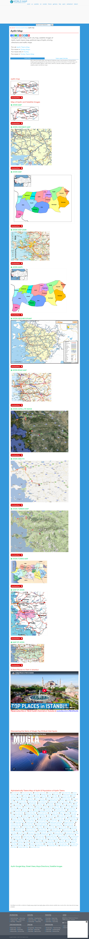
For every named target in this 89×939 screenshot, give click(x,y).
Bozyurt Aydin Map (63, 836)
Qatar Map (30, 929)
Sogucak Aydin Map (64, 796)
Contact (64, 914)
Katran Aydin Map (29, 820)
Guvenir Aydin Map (40, 842)
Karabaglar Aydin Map (45, 811)
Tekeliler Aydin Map (30, 813)
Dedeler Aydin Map (58, 808)
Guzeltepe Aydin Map (29, 831)
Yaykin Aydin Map (53, 813)
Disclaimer (66, 927)
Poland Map (38, 921)
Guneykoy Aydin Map (71, 841)
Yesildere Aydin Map (46, 794)
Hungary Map (55, 919)
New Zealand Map (14, 914)
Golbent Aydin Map (56, 830)
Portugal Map (31, 927)
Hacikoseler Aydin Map (30, 819)
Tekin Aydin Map (42, 828)
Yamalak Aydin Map (23, 794)
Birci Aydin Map (56, 797)
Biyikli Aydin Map (46, 797)
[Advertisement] (44, 14)
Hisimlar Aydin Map (64, 842)
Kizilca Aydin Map (29, 845)
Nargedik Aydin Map (72, 811)
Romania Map (38, 927)
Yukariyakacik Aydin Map (69, 794)
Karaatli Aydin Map (41, 831)
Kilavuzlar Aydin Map (17, 845)
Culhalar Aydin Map (33, 800)
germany (55, 4)
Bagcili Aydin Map (69, 834)
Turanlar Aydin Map (53, 828)
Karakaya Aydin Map (67, 831)
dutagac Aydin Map (48, 841)
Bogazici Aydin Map (68, 797)
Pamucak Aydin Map (27, 792)
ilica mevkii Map (42, 802)
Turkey (26, 52)
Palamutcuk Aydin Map (17, 813)
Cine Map (62, 800)
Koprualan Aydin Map (33, 833)
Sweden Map (13, 929)
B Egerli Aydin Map (27, 836)
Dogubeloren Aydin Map (47, 817)
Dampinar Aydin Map (16, 823)
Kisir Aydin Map (22, 833)
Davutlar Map (70, 800)
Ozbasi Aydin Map (59, 833)
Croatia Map (48, 931)
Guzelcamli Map (32, 802)
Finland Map (20, 929)
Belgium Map (13, 927)
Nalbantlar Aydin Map (46, 833)
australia (36, 4)
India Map (13, 921)
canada (45, 4)
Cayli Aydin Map (16, 837)
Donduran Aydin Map (61, 817)
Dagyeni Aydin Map (69, 822)
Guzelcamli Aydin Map (40, 796)
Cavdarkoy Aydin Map (39, 816)
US (32, 4)
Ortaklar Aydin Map (62, 827)
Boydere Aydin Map (15, 799)
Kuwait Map (48, 929)
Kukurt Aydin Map (34, 847)
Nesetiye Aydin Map (49, 827)
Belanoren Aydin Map (70, 814)
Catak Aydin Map (74, 836)
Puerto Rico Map (57, 927)
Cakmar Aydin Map (65, 799)
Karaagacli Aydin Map (29, 825)
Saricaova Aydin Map (53, 792)
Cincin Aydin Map (40, 799)
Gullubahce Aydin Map (69, 830)
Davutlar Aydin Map (28, 796)
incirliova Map (52, 802)
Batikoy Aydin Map (19, 830)
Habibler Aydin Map (68, 823)
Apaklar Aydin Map (17, 834)
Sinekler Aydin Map (66, 792)
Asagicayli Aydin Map (57, 814)
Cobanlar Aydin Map (28, 837)
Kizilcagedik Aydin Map (42, 825)
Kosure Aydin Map (52, 820)
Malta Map (48, 919)
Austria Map (30, 914)
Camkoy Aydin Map (47, 808)
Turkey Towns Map (27, 54)
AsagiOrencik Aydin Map (42, 834)
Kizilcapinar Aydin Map (56, 825)
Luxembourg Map (56, 929)
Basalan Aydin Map (23, 841)
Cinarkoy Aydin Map (16, 796)
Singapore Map (14, 919)
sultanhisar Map (19, 805)
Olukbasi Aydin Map (23, 847)
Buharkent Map (54, 800)
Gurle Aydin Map (49, 809)
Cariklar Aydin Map (43, 822)
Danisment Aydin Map (64, 816)
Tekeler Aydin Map (60, 805)
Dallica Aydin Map (39, 837)
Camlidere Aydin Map (35, 841)
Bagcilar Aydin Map (35, 797)
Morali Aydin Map (15, 827)
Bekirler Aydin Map (39, 836)
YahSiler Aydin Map (29, 806)
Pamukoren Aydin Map (40, 792)
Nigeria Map (54, 918)
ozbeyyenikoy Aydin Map (72, 833)
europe (21, 27)
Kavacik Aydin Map (41, 820)
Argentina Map (37, 931)
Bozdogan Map (44, 800)
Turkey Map (29, 924)
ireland (76, 4)
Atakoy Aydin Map (66, 806)
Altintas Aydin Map (54, 839)
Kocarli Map (24, 803)
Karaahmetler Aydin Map (36, 844)
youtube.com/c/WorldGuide (67, 711)
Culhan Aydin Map (52, 816)
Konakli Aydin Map (53, 845)
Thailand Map (48, 914)
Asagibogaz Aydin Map (44, 814)
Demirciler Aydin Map (51, 837)
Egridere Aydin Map (73, 817)
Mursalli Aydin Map (27, 827)
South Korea (48, 921)
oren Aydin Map (16, 792)
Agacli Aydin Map (64, 813)
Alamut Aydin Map (31, 839)
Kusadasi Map (32, 803)
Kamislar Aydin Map (23, 844)
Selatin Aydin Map (31, 828)
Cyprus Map (55, 921)
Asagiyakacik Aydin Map (56, 834)
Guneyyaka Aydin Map (16, 831)
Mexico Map (22, 918)
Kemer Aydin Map (73, 844)
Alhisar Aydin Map (42, 839)
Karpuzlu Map (15, 803)
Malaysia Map (13, 931)
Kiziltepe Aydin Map (41, 845)
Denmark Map (21, 931)
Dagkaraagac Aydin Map (56, 822)
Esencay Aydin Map (27, 809)
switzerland (70, 4)
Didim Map (13, 802)
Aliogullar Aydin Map (31, 814)
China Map (48, 918)
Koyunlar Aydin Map (64, 820)
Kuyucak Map (41, 803)
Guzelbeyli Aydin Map (60, 809)
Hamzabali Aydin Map (44, 819)
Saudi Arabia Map (32, 919)
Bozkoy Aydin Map (19, 822)
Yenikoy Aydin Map (23, 797)
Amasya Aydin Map (65, 839)
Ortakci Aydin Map (64, 837)
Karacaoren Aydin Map (59, 811)
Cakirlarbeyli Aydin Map (53, 799)
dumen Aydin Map (59, 841)
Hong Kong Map (37, 918)
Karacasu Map (74, 802)
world (28, 4)
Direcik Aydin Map (34, 817)
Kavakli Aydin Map (49, 844)
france (49, 4)
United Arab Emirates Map (15, 924)
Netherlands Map (49, 924)
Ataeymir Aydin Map (54, 806)
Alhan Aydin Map (19, 814)
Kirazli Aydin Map (52, 796)
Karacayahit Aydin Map (54, 831)
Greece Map (37, 929)
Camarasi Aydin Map (34, 808)
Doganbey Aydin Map (44, 830)
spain (63, 4)
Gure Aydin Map (29, 842)
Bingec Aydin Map (22, 808)
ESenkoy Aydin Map (17, 819)
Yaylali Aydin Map (34, 794)
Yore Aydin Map (57, 794)
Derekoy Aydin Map (70, 808)
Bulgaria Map (22, 919)
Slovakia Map (49, 927)
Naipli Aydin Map (38, 827)
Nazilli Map (58, 803)
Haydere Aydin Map (52, 842)
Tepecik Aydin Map (42, 813)
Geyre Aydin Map (38, 809)
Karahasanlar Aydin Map (17, 820)
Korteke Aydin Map (64, 845)
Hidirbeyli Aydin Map (16, 825)
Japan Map (40, 919)
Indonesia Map (55, 931)
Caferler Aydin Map (27, 816)
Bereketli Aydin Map (51, 836)
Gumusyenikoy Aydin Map (54, 823)
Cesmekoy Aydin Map (20, 800)
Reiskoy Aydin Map (19, 828)
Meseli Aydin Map (68, 825)
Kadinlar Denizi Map (63, 802)
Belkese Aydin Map (15, 816)
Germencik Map (22, 802)
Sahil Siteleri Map (68, 803)
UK (40, 4)
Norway (19, 927)
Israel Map (30, 918)
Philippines (19, 921)
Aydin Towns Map (23, 47)
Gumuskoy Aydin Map (40, 823)
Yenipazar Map (38, 805)
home (17, 27)
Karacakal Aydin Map (70, 819)
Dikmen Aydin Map (15, 809)
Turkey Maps (25, 49)
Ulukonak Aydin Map (72, 805)
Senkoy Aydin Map (49, 805)
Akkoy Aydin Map (64, 828)
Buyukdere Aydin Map (27, 799)
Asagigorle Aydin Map (41, 806)
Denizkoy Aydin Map (31, 830)
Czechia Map (31, 921)
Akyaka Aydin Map (19, 839)
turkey (25, 27)
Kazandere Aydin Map (61, 844)
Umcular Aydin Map (17, 806)
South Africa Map (14, 918)
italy (60, 4)
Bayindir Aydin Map (16, 836)
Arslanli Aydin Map (29, 834)
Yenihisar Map (29, 805)
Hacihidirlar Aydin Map (21, 811)
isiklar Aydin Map (33, 811)
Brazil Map (30, 931)
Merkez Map (50, 803)
